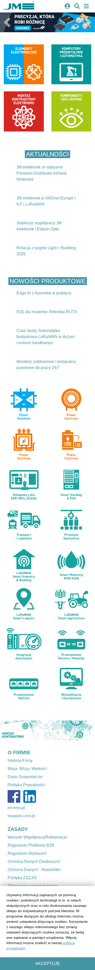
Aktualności (47, 154)
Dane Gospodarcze (25, 777)
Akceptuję (47, 963)
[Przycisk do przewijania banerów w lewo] (7, 730)
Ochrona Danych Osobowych (34, 861)
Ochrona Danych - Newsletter (34, 869)
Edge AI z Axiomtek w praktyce (43, 293)
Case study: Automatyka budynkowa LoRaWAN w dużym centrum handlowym (45, 336)
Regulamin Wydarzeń (27, 853)
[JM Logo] (19, 6)
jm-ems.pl (16, 808)
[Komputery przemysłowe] (71, 64)
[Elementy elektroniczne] (24, 64)
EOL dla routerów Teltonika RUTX (46, 312)
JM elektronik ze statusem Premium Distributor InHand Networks (41, 173)
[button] (7, 22)
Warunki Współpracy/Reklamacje (37, 837)
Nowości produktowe (48, 281)
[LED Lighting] (71, 111)
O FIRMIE (19, 752)
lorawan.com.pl (21, 816)
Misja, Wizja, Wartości (27, 768)
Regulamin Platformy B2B (31, 845)
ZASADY (18, 829)
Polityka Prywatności (26, 785)
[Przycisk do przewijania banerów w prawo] (88, 730)
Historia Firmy (20, 760)
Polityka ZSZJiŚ (22, 878)
